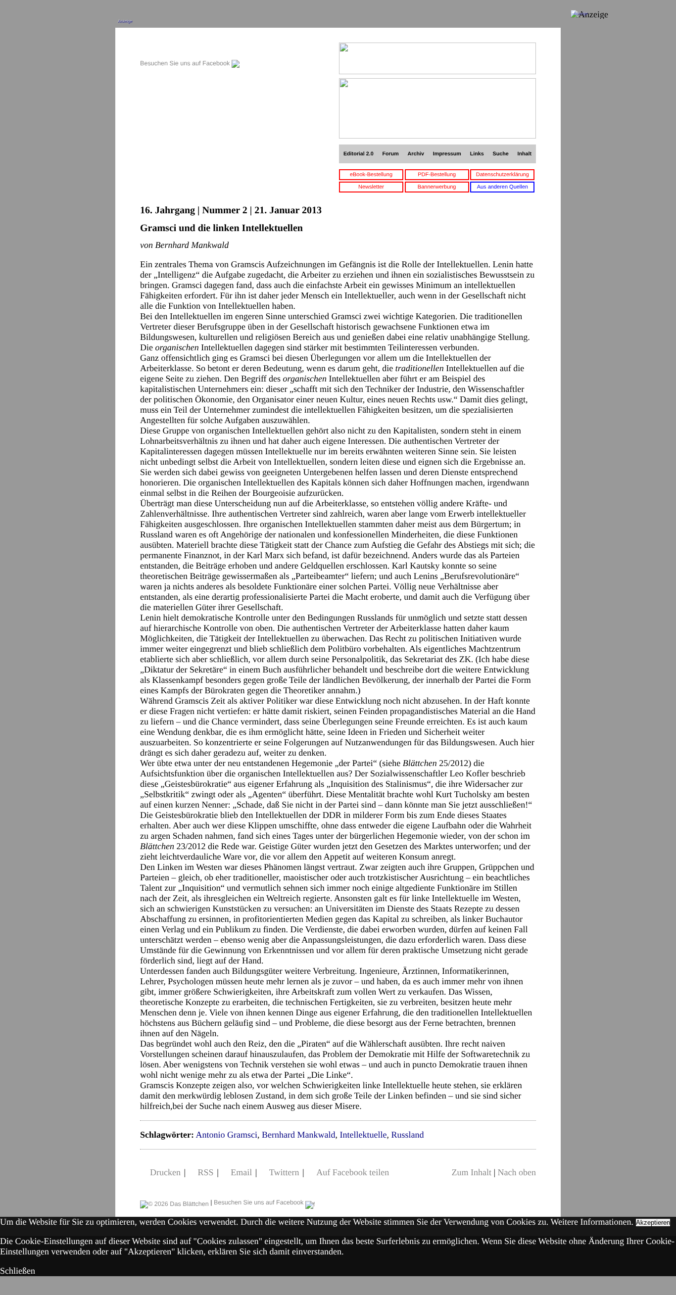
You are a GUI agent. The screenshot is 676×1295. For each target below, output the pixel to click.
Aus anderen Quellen (502, 187)
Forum (390, 154)
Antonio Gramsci (226, 1135)
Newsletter (371, 187)
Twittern (284, 1172)
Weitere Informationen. (592, 1222)
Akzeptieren (653, 1222)
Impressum (447, 154)
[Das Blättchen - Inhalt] (190, 48)
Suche (501, 154)
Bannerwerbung (437, 187)
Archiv (416, 154)
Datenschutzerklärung (502, 175)
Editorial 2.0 (358, 154)
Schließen (17, 1271)
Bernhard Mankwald (298, 1135)
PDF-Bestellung (437, 175)
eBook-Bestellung (371, 175)
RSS (206, 1172)
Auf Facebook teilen (352, 1172)
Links (477, 154)
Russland (407, 1135)
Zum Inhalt (471, 1172)
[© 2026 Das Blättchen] (174, 1202)
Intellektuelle (362, 1135)
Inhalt (525, 154)
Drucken (165, 1172)
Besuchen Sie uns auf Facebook (186, 63)
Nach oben (517, 1172)
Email (241, 1172)
